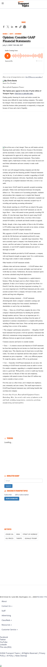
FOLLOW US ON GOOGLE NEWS (12, 499)
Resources (6, 625)
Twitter (3, 639)
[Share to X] (8, 27)
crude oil (9, 534)
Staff (3, 611)
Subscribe (8, 495)
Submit (8, 486)
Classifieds (6, 620)
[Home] (23, 4)
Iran (18, 534)
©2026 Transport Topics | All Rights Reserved (18, 653)
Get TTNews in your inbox (33, 77)
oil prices (9, 538)
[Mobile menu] (3, 3)
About (4, 601)
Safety (11, 34)
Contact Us (6, 606)
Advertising (6, 615)
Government (18, 34)
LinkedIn (3, 644)
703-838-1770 (42, 597)
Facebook (4, 637)
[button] (20, 27)
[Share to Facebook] (3, 27)
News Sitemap (21, 655)
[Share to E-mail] (16, 27)
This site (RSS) (5, 647)
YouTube (3, 642)
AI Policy (10, 655)
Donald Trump (31, 538)
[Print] (24, 27)
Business (5, 34)
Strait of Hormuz (30, 534)
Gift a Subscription (22, 495)
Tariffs (19, 538)
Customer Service (9, 629)
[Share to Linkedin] (12, 27)
